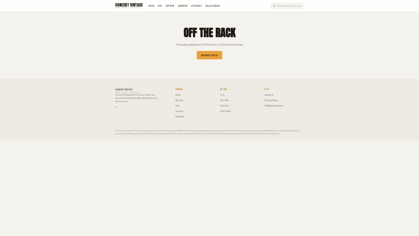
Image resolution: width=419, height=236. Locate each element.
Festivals (196, 5)
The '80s (224, 100)
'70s (222, 95)
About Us (268, 95)
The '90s (224, 105)
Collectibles (212, 5)
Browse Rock (209, 55)
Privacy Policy (271, 100)
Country (183, 5)
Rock (151, 5)
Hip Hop (170, 5)
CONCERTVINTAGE (129, 6)
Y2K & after (225, 111)
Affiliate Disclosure (273, 105)
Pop (160, 5)
